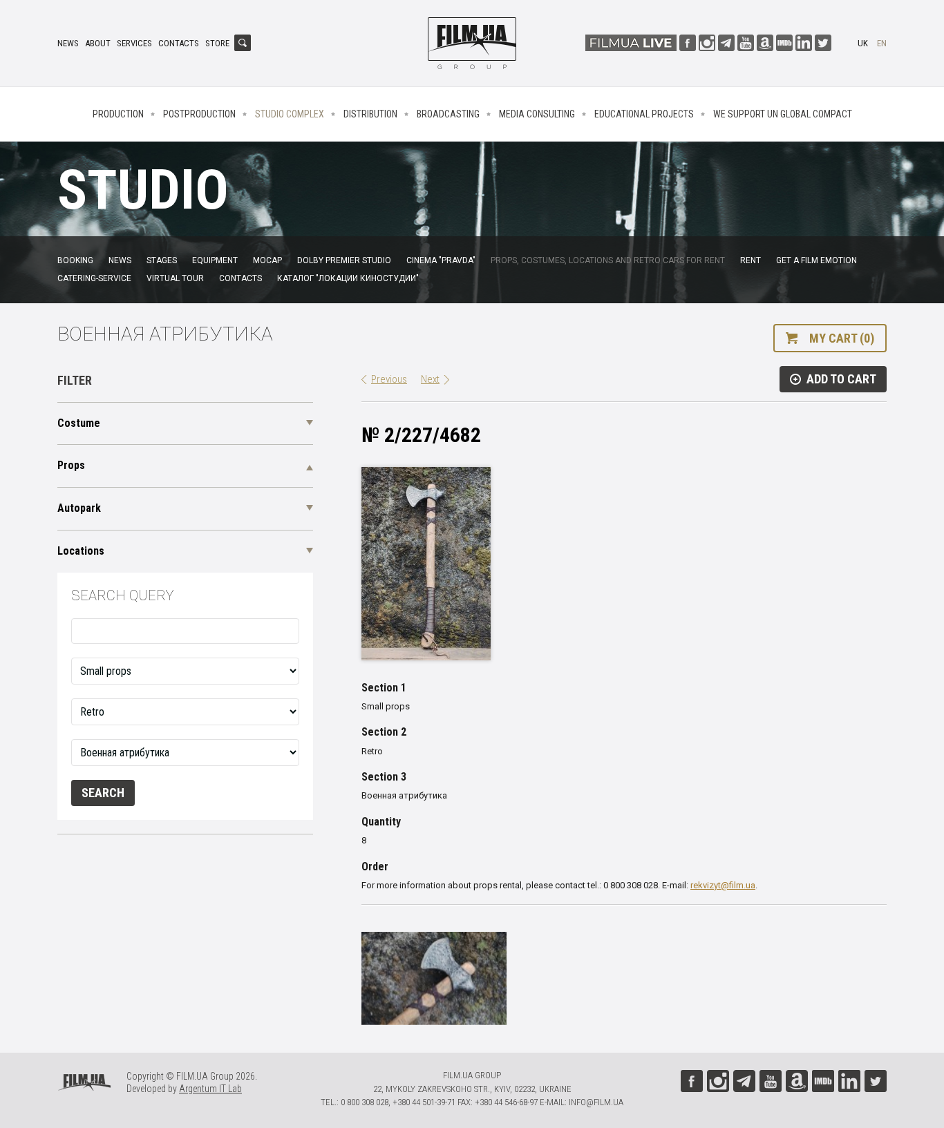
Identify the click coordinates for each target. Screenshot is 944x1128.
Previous (389, 379)
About (98, 43)
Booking (75, 260)
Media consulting (537, 114)
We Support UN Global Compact (782, 114)
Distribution (370, 114)
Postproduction (199, 114)
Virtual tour (175, 278)
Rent (750, 260)
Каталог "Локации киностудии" (348, 278)
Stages (162, 260)
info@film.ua (596, 1102)
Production (118, 114)
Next (430, 379)
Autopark (79, 508)
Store (217, 43)
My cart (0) (841, 338)
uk (863, 43)
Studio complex (289, 114)
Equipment (215, 260)
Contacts (178, 43)
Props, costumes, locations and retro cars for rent (608, 260)
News (68, 43)
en (882, 43)
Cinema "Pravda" (440, 260)
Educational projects (644, 114)
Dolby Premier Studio (344, 260)
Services (134, 43)
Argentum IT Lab (210, 1088)
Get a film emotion (816, 260)
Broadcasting (448, 114)
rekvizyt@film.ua (722, 885)
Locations (80, 550)
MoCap (267, 260)
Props (71, 465)
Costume (78, 423)
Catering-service (94, 278)
